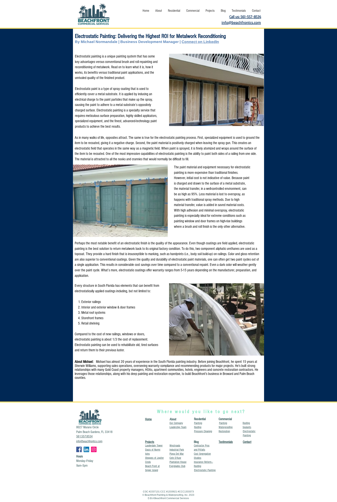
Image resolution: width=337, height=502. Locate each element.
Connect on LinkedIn (200, 42)
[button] (158, 10)
